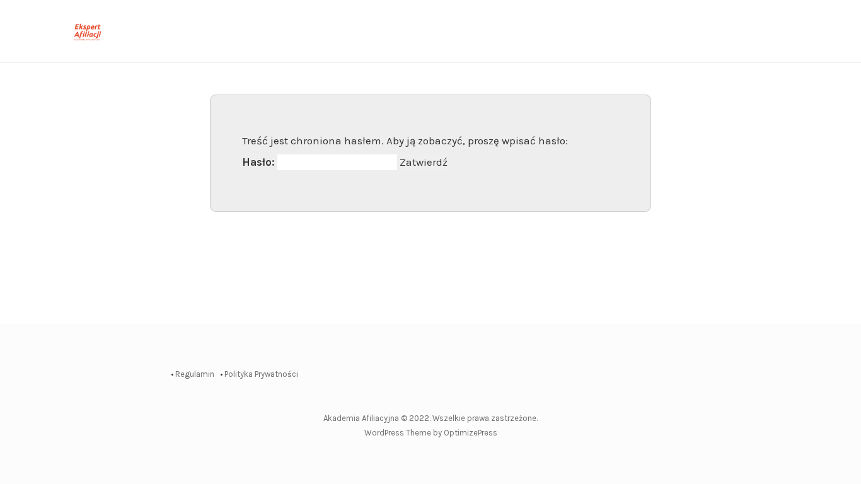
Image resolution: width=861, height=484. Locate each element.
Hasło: (259, 162)
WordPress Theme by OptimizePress (430, 432)
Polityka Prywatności (261, 374)
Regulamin (194, 374)
